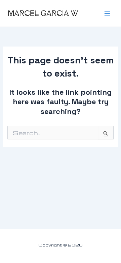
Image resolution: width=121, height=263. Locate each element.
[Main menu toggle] (107, 13)
